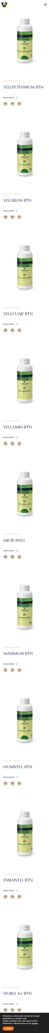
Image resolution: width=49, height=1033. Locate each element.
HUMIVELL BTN (17, 766)
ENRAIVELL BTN (18, 880)
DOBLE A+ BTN (17, 993)
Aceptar (8, 1028)
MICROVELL (14, 540)
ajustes (35, 1023)
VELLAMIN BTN (17, 427)
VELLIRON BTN (17, 200)
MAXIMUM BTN (18, 653)
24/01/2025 (12, 81)
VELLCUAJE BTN (18, 313)
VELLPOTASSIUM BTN (23, 87)
